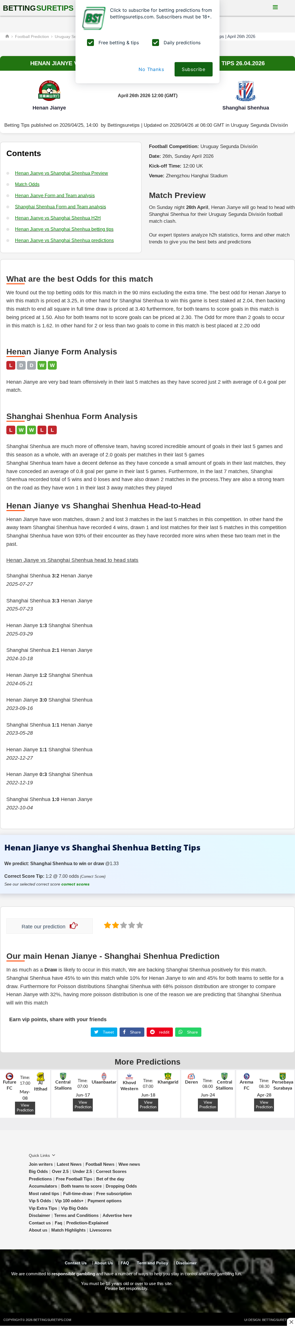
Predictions (40, 1178)
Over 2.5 (60, 1171)
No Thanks (151, 69)
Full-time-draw (77, 1193)
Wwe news (129, 1164)
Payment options (105, 1200)
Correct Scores (111, 1171)
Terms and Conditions (76, 1215)
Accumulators (43, 1186)
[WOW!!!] (139, 925)
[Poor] (107, 925)
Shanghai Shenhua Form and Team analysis (60, 206)
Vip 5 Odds (40, 1200)
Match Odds (27, 184)
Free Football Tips (74, 1178)
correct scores (75, 884)
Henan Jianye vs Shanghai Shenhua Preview (61, 173)
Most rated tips (44, 1193)
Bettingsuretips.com (52, 1320)
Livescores (100, 1230)
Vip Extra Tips (43, 1208)
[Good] (131, 925)
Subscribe (193, 69)
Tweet (108, 1032)
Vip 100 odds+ (69, 1200)
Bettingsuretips (123, 125)
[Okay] (123, 925)
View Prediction (25, 1108)
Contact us (40, 1222)
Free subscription (114, 1193)
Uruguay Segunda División (259, 125)
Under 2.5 (82, 1171)
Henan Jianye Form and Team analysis (55, 195)
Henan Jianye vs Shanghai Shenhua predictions (64, 240)
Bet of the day (110, 1178)
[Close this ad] (291, 1322)
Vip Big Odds (74, 1208)
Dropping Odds (121, 1186)
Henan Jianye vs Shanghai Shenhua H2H (58, 218)
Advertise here (117, 1215)
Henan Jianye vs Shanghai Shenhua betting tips (64, 229)
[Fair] (115, 925)
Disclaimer (39, 1215)
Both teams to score (81, 1186)
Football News (100, 1164)
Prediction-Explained (87, 1222)
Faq (58, 1222)
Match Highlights (68, 1230)
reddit (163, 1032)
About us (38, 1230)
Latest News (69, 1164)
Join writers (41, 1164)
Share (135, 1032)
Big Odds (38, 1171)
